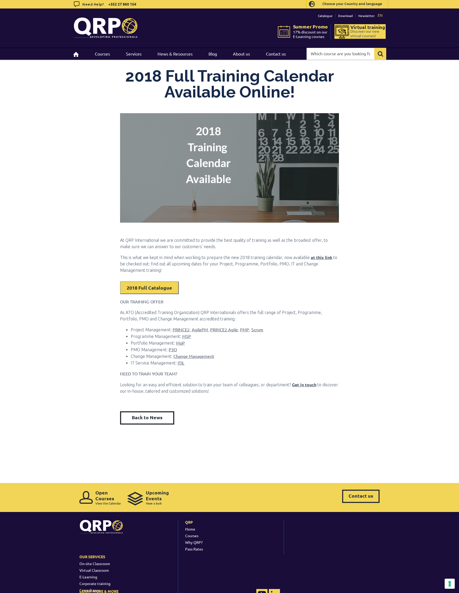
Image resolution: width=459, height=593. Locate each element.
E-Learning (88, 576)
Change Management (193, 356)
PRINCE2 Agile (224, 329)
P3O (173, 349)
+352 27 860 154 (122, 4)
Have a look (157, 497)
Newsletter (366, 16)
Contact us (360, 496)
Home (190, 529)
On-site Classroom (94, 563)
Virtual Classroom (94, 570)
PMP (244, 329)
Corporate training (94, 583)
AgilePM (200, 329)
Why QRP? (194, 542)
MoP (180, 342)
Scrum (257, 329)
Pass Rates (194, 549)
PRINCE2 (181, 329)
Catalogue (325, 16)
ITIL (181, 362)
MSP (186, 336)
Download (345, 16)
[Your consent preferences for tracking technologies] (450, 584)
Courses (191, 535)
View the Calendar (108, 497)
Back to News (147, 417)
